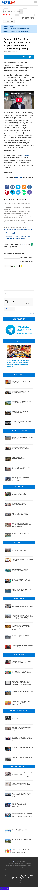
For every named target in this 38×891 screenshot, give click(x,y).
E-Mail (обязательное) (26, 261)
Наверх (31, 313)
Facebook (25, 18)
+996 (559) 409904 (10, 247)
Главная (5, 26)
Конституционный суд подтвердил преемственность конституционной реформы (21, 673)
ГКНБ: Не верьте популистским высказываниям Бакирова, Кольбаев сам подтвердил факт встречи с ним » (18, 236)
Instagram (31, 18)
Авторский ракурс (14, 8)
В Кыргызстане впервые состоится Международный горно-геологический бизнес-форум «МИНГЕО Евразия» (22, 616)
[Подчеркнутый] (9, 266)
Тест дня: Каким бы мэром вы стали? (22, 839)
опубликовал (25, 155)
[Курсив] (7, 266)
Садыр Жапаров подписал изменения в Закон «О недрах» (22, 646)
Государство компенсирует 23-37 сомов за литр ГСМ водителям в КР (21, 580)
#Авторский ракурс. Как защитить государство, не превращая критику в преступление (22, 739)
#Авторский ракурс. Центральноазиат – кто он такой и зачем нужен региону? (22, 748)
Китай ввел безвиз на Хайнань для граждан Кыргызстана (21, 402)
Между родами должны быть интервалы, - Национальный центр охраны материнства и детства (21, 784)
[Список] (19, 266)
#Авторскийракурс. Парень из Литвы (22, 757)
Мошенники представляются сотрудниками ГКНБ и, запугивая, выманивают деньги (18, 221)
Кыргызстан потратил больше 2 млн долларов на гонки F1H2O (22, 590)
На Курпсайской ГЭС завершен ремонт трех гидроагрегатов (20, 534)
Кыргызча (6, 14)
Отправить (9, 309)
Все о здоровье (19, 11)
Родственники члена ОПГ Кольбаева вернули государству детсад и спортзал (19, 216)
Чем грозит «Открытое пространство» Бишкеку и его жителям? (22, 692)
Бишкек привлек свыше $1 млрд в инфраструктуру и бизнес (21, 549)
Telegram (33, 18)
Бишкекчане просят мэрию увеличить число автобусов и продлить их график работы (22, 494)
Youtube (28, 18)
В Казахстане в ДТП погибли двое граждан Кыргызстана (21, 468)
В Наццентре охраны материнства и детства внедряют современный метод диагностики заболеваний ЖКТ (22, 815)
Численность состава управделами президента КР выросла (21, 422)
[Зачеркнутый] (12, 266)
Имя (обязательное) (26, 257)
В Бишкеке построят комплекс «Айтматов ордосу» (20, 412)
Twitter (22, 18)
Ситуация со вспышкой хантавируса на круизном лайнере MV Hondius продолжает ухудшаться (22, 795)
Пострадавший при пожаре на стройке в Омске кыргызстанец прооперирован (20, 479)
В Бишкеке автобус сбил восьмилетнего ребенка (18, 458)
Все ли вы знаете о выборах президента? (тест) (19, 830)
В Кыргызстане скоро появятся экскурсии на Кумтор (20, 636)
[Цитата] (17, 266)
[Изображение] (14, 266)
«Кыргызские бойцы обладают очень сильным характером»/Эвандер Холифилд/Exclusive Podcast (18, 363)
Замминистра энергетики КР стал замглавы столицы (21, 381)
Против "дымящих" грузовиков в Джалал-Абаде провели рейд (20, 514)
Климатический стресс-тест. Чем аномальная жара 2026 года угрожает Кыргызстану (22, 703)
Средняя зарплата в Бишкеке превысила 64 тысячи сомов (20, 570)
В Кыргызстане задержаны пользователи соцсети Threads (20, 448)
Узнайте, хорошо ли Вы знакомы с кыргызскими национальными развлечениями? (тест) (21, 851)
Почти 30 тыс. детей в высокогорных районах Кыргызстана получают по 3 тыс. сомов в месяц (22, 525)
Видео (22, 8)
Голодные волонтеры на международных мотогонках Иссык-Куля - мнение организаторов (21, 505)
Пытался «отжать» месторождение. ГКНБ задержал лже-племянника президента (18, 212)
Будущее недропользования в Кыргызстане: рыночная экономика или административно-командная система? (21, 627)
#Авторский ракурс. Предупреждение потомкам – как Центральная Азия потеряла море (22, 729)
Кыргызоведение (8, 11)
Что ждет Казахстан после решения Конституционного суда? (22, 661)
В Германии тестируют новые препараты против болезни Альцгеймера (20, 805)
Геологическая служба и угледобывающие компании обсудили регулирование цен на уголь (22, 606)
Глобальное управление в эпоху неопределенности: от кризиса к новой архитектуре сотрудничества (21, 683)
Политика (12, 26)
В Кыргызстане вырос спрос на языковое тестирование (20, 392)
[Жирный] (5, 266)
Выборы (5, 8)
